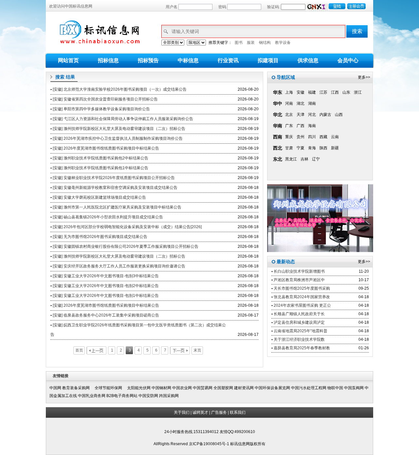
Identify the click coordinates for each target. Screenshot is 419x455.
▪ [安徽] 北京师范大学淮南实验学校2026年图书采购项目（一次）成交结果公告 (118, 89)
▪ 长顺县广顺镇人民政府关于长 (298, 314)
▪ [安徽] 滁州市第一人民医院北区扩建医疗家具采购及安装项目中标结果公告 (115, 207)
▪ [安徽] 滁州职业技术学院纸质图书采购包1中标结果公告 (99, 168)
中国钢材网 (161, 388)
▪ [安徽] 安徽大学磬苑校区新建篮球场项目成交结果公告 (98, 197)
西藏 (323, 137)
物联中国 (335, 388)
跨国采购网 (169, 395)
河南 (289, 103)
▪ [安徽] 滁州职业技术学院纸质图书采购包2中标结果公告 (99, 158)
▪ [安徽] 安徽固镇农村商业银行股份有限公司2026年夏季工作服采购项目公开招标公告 (124, 246)
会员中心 (347, 60)
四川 (312, 137)
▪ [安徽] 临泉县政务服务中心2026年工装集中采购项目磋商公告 (104, 315)
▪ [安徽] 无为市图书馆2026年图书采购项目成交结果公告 (98, 236)
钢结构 (265, 42)
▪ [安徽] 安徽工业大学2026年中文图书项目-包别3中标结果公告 (104, 276)
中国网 (55, 388)
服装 (251, 42)
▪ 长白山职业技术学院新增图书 (298, 271)
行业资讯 (228, 60)
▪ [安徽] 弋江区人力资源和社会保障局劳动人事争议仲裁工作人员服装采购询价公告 (121, 119)
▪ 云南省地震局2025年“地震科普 (299, 331)
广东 (289, 125)
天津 (300, 114)
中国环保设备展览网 (272, 388)
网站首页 (68, 60)
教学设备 (283, 42)
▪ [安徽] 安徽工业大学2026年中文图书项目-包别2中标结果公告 (104, 285)
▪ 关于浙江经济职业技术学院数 (298, 339)
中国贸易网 (202, 388)
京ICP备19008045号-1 (209, 444)
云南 (335, 137)
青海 (312, 148)
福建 (312, 92)
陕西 (323, 148)
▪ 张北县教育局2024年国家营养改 (300, 297)
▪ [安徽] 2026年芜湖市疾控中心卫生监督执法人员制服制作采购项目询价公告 (116, 138)
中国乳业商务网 (91, 395)
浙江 (358, 92)
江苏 (323, 92)
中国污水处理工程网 (308, 388)
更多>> (364, 77)
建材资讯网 (244, 388)
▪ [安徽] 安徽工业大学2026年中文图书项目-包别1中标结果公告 (104, 295)
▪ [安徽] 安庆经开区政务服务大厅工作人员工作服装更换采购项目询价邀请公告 (117, 266)
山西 (339, 114)
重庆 (289, 137)
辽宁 (316, 159)
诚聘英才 (200, 412)
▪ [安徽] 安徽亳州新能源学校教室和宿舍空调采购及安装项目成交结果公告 (113, 187)
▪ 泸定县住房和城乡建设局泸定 (298, 322)
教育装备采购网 (78, 388)
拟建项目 (268, 60)
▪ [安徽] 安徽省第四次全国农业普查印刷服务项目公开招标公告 (104, 99)
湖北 (300, 103)
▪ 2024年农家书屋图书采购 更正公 (301, 305)
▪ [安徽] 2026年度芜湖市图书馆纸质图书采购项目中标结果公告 (104, 148)
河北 (312, 114)
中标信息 (188, 60)
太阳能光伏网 (139, 388)
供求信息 (308, 60)
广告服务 (219, 412)
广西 (300, 125)
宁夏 (300, 148)
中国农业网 (182, 388)
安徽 (300, 92)
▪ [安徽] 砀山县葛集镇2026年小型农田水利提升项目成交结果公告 (106, 217)
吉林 (304, 159)
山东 (346, 92)
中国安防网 (148, 395)
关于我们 (182, 412)
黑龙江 (291, 159)
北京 (289, 114)
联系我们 (238, 412)
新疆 (335, 148)
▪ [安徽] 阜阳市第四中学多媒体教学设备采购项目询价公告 (100, 109)
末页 (197, 350)
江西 (335, 92)
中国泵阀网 (354, 388)
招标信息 (108, 60)
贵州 (300, 137)
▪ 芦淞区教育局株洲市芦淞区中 (298, 280)
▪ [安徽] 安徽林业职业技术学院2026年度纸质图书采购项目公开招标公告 (112, 177)
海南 (312, 125)
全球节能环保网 (110, 388)
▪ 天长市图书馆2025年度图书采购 (300, 288)
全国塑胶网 (223, 388)
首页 (79, 350)
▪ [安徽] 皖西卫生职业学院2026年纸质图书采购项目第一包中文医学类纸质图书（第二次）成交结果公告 (138, 330)
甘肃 (289, 148)
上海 (289, 92)
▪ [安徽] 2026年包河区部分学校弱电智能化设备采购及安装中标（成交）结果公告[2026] (126, 227)
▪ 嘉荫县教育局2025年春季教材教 (300, 348)
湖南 (312, 103)
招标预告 (148, 60)
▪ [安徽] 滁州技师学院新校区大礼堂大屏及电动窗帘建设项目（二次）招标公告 (117, 128)
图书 (239, 42)
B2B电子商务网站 (121, 395)
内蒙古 (325, 114)
